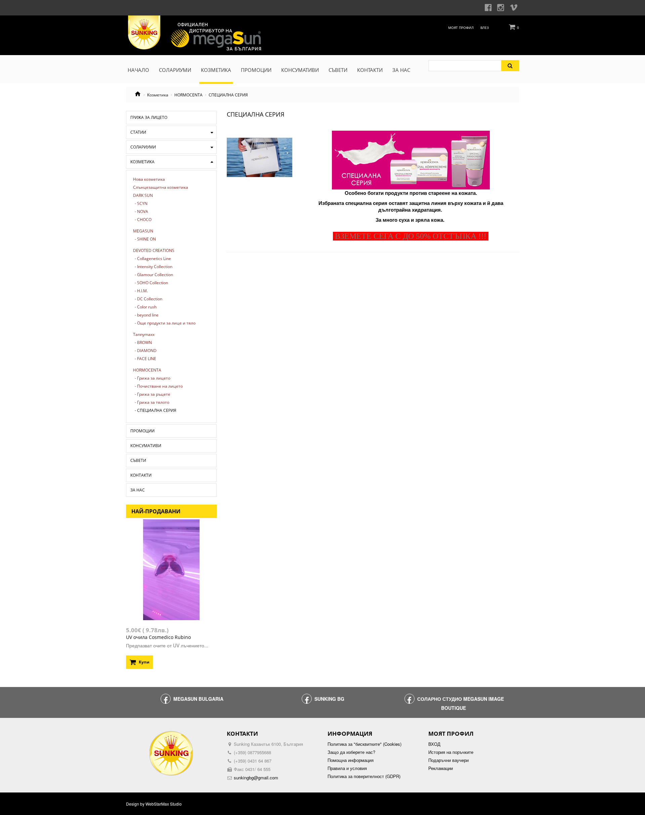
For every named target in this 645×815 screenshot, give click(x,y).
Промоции (142, 431)
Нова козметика (149, 179)
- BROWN (143, 342)
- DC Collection (148, 299)
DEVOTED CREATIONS (153, 250)
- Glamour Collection (154, 274)
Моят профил (461, 28)
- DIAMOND (146, 350)
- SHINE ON (145, 239)
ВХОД (434, 744)
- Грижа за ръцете (152, 394)
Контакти (141, 475)
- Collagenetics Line (153, 258)
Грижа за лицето (148, 117)
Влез (484, 28)
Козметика (157, 95)
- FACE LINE (145, 358)
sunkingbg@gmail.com (256, 777)
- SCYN (141, 203)
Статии (138, 132)
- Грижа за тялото (152, 402)
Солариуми (143, 147)
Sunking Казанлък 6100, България (268, 744)
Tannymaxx (144, 334)
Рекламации (440, 768)
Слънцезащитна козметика (160, 187)
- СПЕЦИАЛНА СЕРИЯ (155, 410)
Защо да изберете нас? (351, 752)
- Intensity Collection (153, 266)
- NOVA (141, 211)
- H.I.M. (141, 291)
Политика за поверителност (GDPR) (364, 776)
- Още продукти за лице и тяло (165, 323)
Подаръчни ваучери (448, 760)
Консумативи (145, 445)
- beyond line (147, 315)
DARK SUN (143, 195)
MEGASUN (143, 231)
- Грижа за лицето (152, 378)
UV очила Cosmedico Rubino (158, 637)
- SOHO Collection (151, 283)
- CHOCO (143, 219)
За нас (137, 490)
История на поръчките (450, 752)
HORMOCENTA (188, 95)
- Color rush (146, 307)
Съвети (138, 460)
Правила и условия (347, 768)
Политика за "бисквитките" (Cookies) (364, 744)
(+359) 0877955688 (252, 752)
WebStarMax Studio (163, 804)
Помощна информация (351, 760)
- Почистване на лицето (159, 386)
